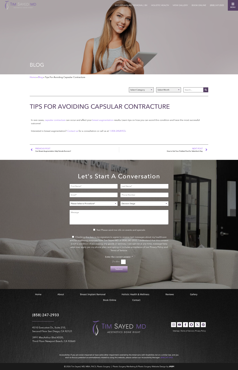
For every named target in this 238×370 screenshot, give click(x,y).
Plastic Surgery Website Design (152, 366)
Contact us (72, 131)
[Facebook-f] (185, 324)
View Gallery (180, 5)
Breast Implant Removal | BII (131, 5)
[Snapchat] (191, 324)
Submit (119, 269)
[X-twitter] (197, 324)
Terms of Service (187, 331)
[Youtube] (179, 324)
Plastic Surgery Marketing (124, 366)
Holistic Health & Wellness (135, 294)
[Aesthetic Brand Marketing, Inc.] (171, 366)
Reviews (169, 294)
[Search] (205, 89)
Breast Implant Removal (92, 294)
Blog (40, 77)
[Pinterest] (203, 324)
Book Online (199, 5)
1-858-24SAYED (117, 131)
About (61, 294)
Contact (136, 300)
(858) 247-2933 (217, 5)
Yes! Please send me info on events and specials (120, 230)
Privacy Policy (200, 331)
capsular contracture (55, 120)
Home (33, 77)
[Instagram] (173, 324)
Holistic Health (160, 5)
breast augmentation (102, 120)
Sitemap (176, 331)
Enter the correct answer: (119, 257)
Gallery (193, 294)
